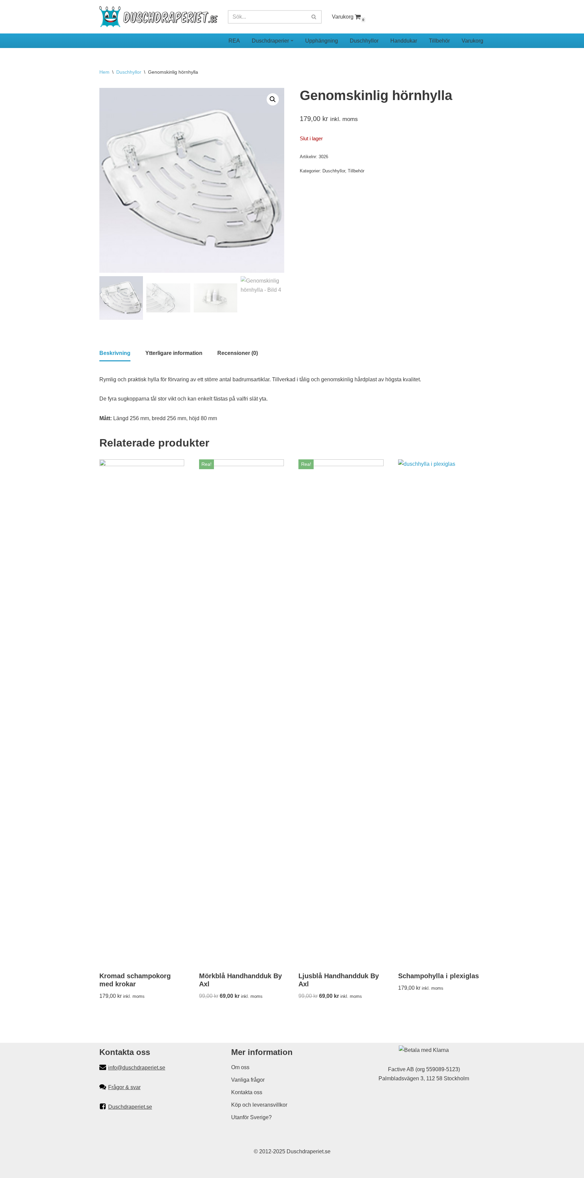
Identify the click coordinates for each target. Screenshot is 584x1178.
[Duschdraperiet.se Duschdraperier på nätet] (158, 16)
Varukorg (343, 17)
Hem (104, 72)
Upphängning (321, 41)
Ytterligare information (173, 353)
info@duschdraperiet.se (136, 1068)
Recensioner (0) (237, 353)
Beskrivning (114, 353)
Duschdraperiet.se (130, 1107)
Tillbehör (439, 41)
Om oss (240, 1067)
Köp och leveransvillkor (259, 1105)
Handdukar (403, 41)
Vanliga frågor (248, 1080)
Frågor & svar (124, 1087)
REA (234, 41)
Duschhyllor (364, 41)
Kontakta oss (246, 1092)
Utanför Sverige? (251, 1117)
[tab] (114, 353)
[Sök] (314, 17)
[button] (292, 40)
